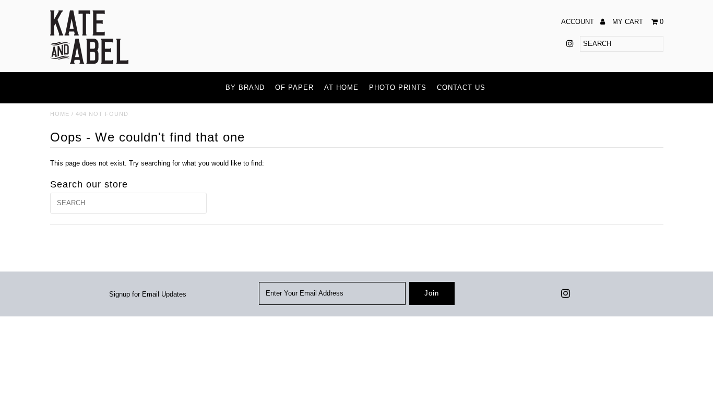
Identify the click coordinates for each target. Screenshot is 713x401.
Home (59, 114)
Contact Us (461, 87)
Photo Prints (397, 87)
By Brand (245, 87)
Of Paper (294, 87)
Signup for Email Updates (147, 294)
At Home (341, 87)
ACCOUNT (578, 22)
